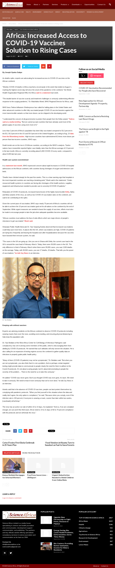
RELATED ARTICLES (12, 453)
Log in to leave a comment (11, 498)
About (36, 4)
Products (64, 4)
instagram (97, 76)
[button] (110, 4)
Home (29, 4)
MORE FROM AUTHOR (31, 453)
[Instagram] (4, 553)
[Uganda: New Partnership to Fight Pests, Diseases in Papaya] (46, 520)
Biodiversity (80, 12)
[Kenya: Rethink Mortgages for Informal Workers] (13, 465)
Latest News (83, 545)
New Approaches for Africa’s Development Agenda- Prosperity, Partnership (93, 103)
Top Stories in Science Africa (89, 534)
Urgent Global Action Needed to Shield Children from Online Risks (63, 477)
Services (55, 4)
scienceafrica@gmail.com (11, 547)
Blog (14, 18)
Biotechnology (7, 12)
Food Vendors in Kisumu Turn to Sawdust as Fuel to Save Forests (59, 444)
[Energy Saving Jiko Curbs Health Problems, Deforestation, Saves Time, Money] (46, 533)
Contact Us (101, 4)
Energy (57, 12)
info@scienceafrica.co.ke (11, 544)
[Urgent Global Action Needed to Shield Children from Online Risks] (63, 465)
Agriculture (19, 12)
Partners (46, 4)
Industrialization (68, 12)
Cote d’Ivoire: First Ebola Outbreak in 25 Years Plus (18, 444)
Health (28, 12)
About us (96, 566)
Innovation (6, 18)
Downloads (76, 4)
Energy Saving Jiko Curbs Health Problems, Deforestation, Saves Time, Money (64, 533)
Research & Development (95, 12)
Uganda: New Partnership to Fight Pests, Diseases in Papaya (62, 520)
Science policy (48, 12)
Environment (37, 12)
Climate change (84, 528)
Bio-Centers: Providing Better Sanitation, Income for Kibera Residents (63, 546)
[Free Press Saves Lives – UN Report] (38, 465)
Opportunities (89, 4)
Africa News (9, 29)
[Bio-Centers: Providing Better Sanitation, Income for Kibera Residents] (46, 546)
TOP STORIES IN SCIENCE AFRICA (29, 29)
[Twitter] (11, 553)
